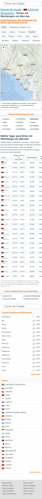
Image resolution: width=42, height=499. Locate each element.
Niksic (6, 224)
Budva (6, 182)
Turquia (8, 465)
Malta (7, 444)
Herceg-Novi (6, 332)
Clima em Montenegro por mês (21, 114)
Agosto (19, 126)
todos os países (35, 472)
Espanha (8, 416)
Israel (7, 433)
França (8, 419)
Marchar (34, 119)
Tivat (6, 267)
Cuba (7, 405)
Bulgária (9, 388)
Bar (5, 167)
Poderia (19, 122)
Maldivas (9, 440)
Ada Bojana (4, 163)
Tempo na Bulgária (8, 488)
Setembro (34, 126)
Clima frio (7, 296)
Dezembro (34, 129)
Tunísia (8, 461)
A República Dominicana (15, 384)
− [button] (3, 50)
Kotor (6, 215)
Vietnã (8, 468)
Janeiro (6, 119)
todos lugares (36, 374)
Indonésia (9, 430)
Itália (7, 437)
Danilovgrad (6, 187)
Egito (7, 409)
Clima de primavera (32, 296)
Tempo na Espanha (8, 491)
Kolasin (6, 210)
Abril (5, 122)
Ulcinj (6, 271)
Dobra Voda (6, 336)
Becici (6, 172)
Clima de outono (31, 299)
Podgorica (5, 234)
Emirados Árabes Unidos (15, 412)
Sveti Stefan (4, 262)
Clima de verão (9, 299)
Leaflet (32, 100)
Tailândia (9, 458)
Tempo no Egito (7, 483)
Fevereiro (20, 119)
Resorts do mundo (11, 9)
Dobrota (7, 196)
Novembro (21, 129)
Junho (33, 122)
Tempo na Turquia (7, 485)
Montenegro (10, 451)
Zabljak (6, 276)
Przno (6, 243)
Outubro (7, 129)
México (8, 447)
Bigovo (6, 177)
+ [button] (3, 47)
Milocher (7, 219)
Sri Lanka (9, 454)
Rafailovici (5, 248)
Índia (7, 426)
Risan (6, 252)
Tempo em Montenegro (9, 493)
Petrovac (5, 230)
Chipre (8, 398)
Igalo (6, 205)
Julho (5, 126)
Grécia (8, 423)
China (7, 395)
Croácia (8, 402)
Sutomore (5, 258)
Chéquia (8, 391)
